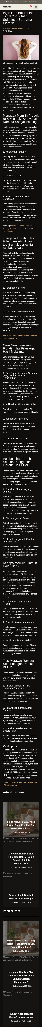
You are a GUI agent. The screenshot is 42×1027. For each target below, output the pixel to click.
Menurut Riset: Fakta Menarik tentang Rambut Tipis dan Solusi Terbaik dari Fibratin (20, 228)
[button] (36, 7)
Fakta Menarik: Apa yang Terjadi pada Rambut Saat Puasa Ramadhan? (21, 825)
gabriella (16, 832)
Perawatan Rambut (30, 803)
